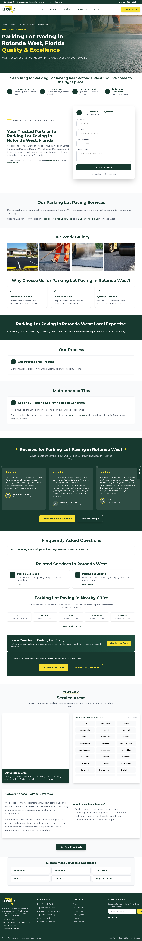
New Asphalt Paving (46, 904)
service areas (51, 161)
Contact (97, 9)
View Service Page (119, 643)
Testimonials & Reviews (58, 518)
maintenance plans (87, 219)
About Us (77, 904)
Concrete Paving (44, 918)
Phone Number (82, 139)
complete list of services (17, 163)
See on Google (90, 518)
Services (67, 9)
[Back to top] (137, 927)
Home (40, 9)
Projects (82, 9)
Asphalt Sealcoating (46, 915)
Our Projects (78, 908)
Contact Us (78, 911)
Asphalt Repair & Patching (48, 911)
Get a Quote (131, 9)
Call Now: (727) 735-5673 (86, 667)
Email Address (82, 129)
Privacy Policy (79, 918)
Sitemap (137, 938)
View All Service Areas (70, 626)
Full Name (80, 119)
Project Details (82, 149)
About (53, 9)
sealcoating (50, 219)
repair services (64, 219)
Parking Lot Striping (46, 922)
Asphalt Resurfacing (46, 908)
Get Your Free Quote (53, 667)
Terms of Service (80, 922)
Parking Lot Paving (26, 25)
